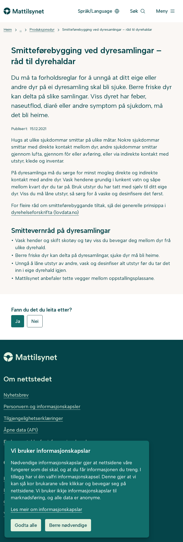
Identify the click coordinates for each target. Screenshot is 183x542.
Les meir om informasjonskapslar (46, 509)
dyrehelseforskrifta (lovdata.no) (45, 212)
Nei (34, 321)
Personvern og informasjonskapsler (42, 406)
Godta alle (26, 525)
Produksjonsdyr (41, 29)
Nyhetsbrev (16, 395)
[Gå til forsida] (24, 11)
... (21, 29)
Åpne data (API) (21, 430)
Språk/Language (95, 11)
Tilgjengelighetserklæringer (33, 418)
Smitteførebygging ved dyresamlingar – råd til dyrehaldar (107, 29)
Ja (17, 321)
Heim (8, 29)
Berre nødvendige (68, 525)
